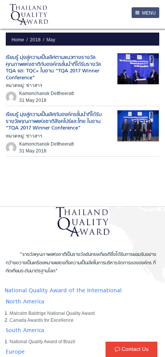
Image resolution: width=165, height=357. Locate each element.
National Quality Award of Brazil (42, 341)
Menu (148, 13)
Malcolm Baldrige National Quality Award (52, 313)
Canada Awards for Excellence (42, 320)
